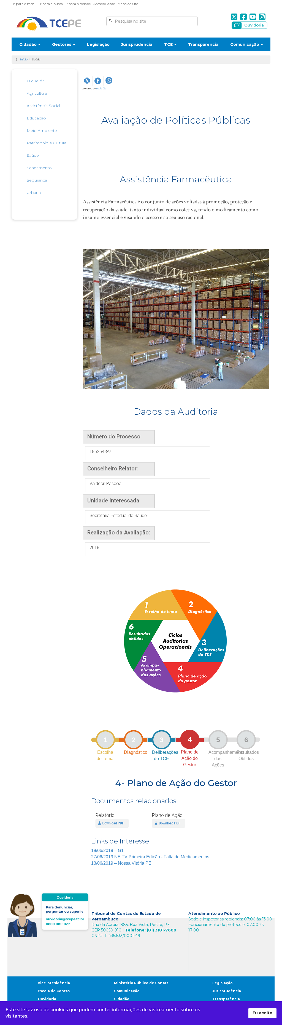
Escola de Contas (54, 991)
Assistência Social (43, 105)
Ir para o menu (25, 4)
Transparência (203, 44)
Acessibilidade (104, 4)
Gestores (62, 44)
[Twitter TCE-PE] (234, 16)
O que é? (35, 80)
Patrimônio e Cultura (46, 142)
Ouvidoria (47, 999)
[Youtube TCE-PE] (253, 16)
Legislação (98, 44)
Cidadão (28, 44)
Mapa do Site (128, 4)
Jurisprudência (136, 44)
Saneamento (39, 167)
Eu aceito (262, 1012)
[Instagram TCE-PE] (262, 16)
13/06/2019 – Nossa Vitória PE (121, 863)
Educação (36, 118)
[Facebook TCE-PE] (243, 16)
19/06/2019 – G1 (107, 850)
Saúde (33, 155)
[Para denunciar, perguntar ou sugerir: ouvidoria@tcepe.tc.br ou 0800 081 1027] (49, 914)
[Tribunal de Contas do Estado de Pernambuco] (49, 24)
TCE (169, 44)
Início (24, 59)
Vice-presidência (54, 983)
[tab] (105, 739)
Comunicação (245, 44)
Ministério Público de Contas (141, 983)
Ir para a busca (51, 4)
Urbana (34, 192)
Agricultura (37, 93)
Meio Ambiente (42, 130)
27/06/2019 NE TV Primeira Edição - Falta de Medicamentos (150, 856)
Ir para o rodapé (78, 4)
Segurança (37, 180)
